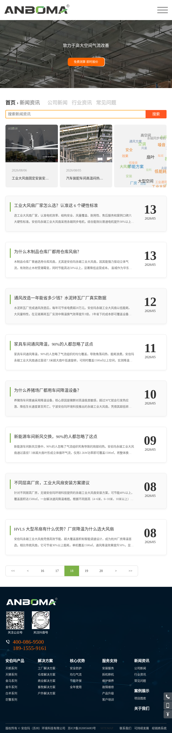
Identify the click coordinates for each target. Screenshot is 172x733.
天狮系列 (11, 674)
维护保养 (108, 680)
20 (101, 571)
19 (86, 571)
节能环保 (76, 680)
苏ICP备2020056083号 (82, 728)
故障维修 (108, 687)
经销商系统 (159, 728)
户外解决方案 (46, 693)
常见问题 (106, 102)
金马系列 (11, 680)
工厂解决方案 (46, 668)
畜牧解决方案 (46, 687)
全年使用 (76, 687)
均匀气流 (76, 674)
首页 (10, 102)
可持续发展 (141, 728)
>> (130, 571)
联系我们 (125, 728)
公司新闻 (57, 102)
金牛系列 (11, 687)
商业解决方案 (46, 680)
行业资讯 (82, 102)
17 (57, 571)
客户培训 (108, 699)
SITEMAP (106, 728)
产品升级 (108, 693)
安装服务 (108, 668)
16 (42, 571)
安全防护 (76, 668)
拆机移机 (108, 674)
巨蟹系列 (11, 699)
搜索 (156, 114)
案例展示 (141, 691)
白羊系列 (11, 693)
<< (13, 571)
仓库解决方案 (46, 674)
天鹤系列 (11, 668)
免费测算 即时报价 (86, 61)
